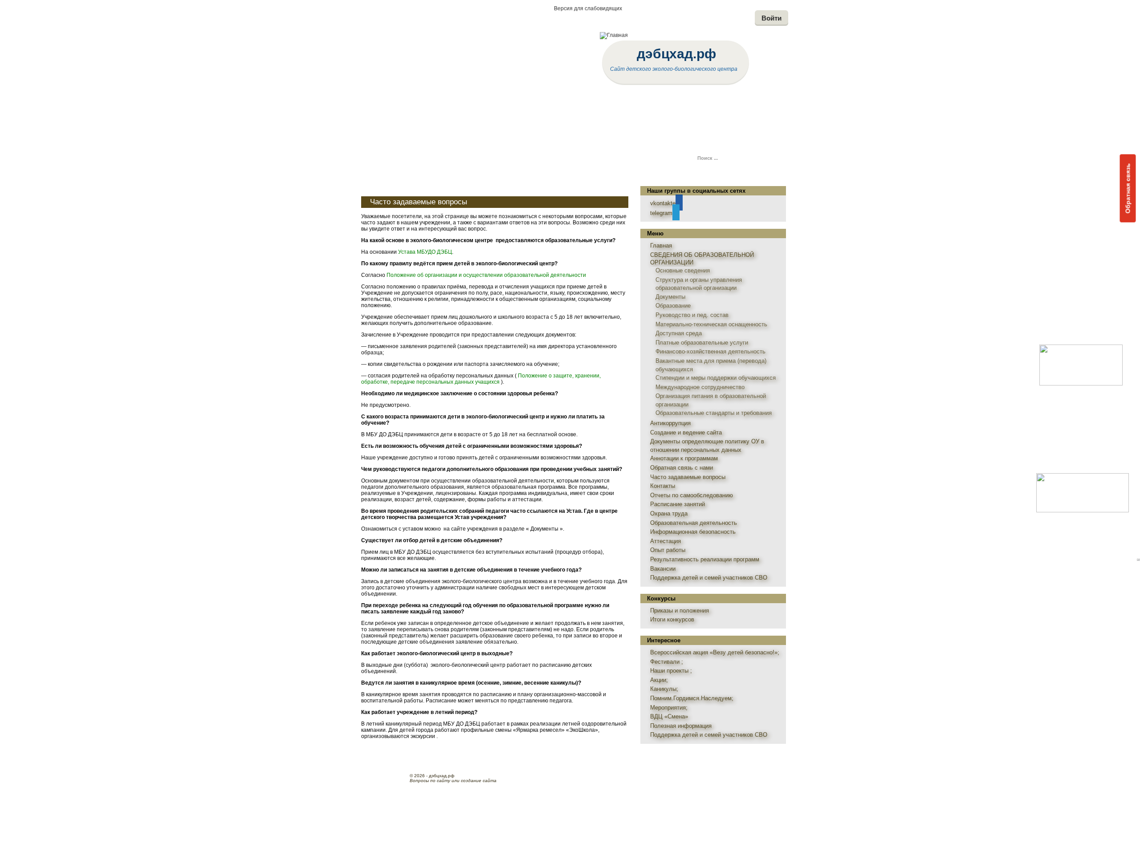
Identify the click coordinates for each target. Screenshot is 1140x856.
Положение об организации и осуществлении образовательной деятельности (486, 275)
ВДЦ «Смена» (669, 716)
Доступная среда (679, 333)
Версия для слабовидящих (588, 8)
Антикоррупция (670, 423)
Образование (673, 305)
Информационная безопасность (693, 531)
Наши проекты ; (671, 670)
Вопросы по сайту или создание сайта (453, 780)
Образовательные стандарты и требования (714, 413)
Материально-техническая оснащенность (711, 324)
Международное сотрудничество (700, 387)
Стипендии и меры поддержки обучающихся (716, 377)
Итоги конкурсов (672, 619)
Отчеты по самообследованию (691, 495)
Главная (661, 245)
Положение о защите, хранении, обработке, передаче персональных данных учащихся (481, 379)
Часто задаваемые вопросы (418, 202)
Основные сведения (683, 270)
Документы (670, 296)
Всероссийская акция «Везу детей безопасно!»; (714, 652)
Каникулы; (664, 689)
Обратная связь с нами (681, 467)
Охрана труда (669, 513)
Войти (771, 18)
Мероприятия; (669, 707)
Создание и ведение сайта (686, 432)
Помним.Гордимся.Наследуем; (691, 698)
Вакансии (663, 568)
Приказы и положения (679, 610)
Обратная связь (1128, 188)
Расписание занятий (677, 504)
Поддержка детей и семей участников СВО (708, 577)
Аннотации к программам (684, 458)
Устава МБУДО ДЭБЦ (425, 252)
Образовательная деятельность (693, 522)
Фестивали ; (666, 661)
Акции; (659, 680)
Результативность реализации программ (704, 559)
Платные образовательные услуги (702, 342)
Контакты (662, 486)
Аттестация (665, 541)
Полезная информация (681, 725)
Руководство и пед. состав (692, 315)
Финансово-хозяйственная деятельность (710, 351)
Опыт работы (667, 550)
